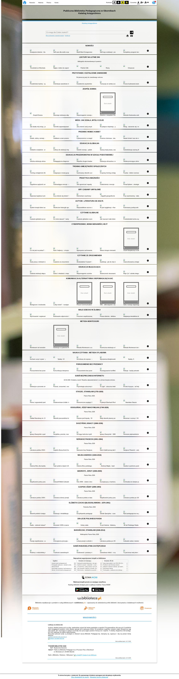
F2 (147, 2)
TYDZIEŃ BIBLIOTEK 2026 (57, 646)
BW (118, 2)
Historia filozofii (55, 566)
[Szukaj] (131, 32)
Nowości (32, 2)
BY (127, 2)
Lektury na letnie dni (55, 625)
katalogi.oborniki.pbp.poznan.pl (57, 637)
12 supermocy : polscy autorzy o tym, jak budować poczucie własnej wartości (95, 566)
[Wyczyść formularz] (127, 36)
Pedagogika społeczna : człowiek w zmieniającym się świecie (66, 564)
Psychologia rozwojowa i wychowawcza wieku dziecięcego (65, 568)
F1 (142, 2)
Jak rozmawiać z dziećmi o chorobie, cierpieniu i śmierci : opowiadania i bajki (95, 568)
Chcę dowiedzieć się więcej (80, 677)
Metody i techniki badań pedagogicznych (61, 570)
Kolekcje (67, 35)
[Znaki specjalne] (131, 36)
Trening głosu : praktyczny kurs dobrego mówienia (115, 570)
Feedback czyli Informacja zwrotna (111, 564)
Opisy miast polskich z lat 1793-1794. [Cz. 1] (113, 563)
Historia (40, 2)
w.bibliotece (79, 603)
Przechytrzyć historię (108, 568)
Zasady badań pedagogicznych (59, 563)
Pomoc (49, 2)
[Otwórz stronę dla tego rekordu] (38, 50)
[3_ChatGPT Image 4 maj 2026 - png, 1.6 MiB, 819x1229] (85, 655)
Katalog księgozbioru (89, 23)
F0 (138, 2)
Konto (56, 2)
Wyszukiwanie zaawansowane (55, 35)
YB (123, 2)
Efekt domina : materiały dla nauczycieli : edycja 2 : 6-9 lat (91, 570)
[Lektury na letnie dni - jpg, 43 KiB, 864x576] (56, 638)
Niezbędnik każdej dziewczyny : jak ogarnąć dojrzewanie (90, 563)
